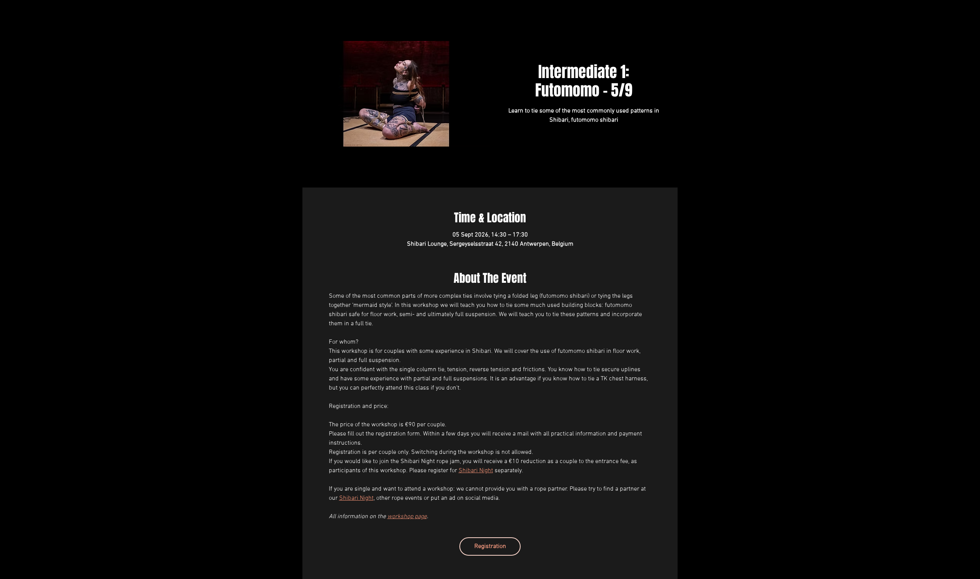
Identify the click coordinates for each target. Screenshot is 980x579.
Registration (490, 546)
